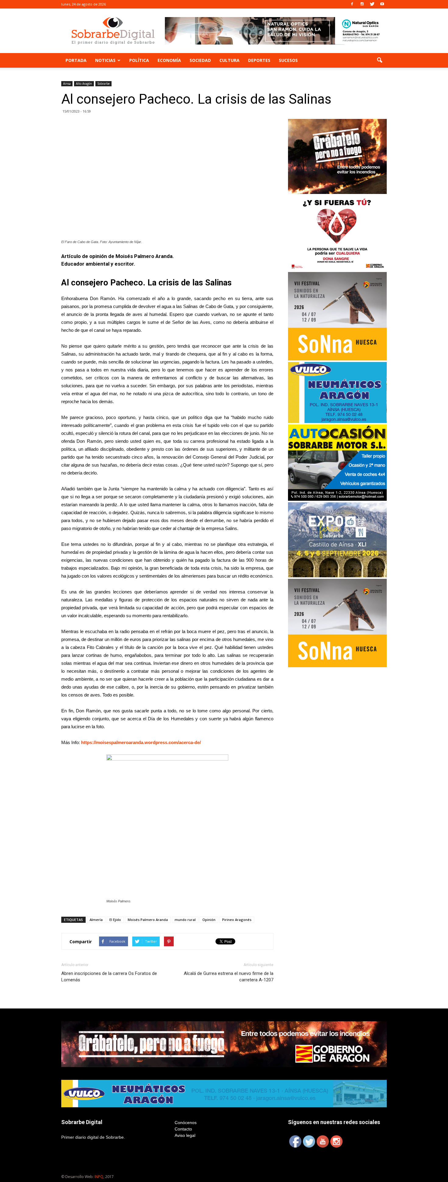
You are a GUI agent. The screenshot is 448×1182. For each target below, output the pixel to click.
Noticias (105, 60)
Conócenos (186, 1122)
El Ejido (115, 919)
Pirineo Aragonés (236, 919)
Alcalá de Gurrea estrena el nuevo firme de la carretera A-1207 (228, 977)
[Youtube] (382, 4)
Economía (169, 60)
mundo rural (185, 919)
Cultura (229, 60)
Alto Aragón (84, 83)
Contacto (183, 1128)
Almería (96, 919)
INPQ (98, 1176)
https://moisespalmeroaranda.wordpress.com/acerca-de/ (141, 742)
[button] (379, 60)
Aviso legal (185, 1135)
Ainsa (67, 83)
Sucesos (288, 60)
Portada (76, 60)
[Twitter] (372, 4)
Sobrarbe (103, 83)
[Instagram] (362, 4)
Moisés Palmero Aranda (148, 919)
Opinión (208, 919)
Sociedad (200, 60)
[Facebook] (352, 4)
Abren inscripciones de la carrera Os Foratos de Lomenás (109, 977)
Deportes (259, 60)
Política (139, 60)
